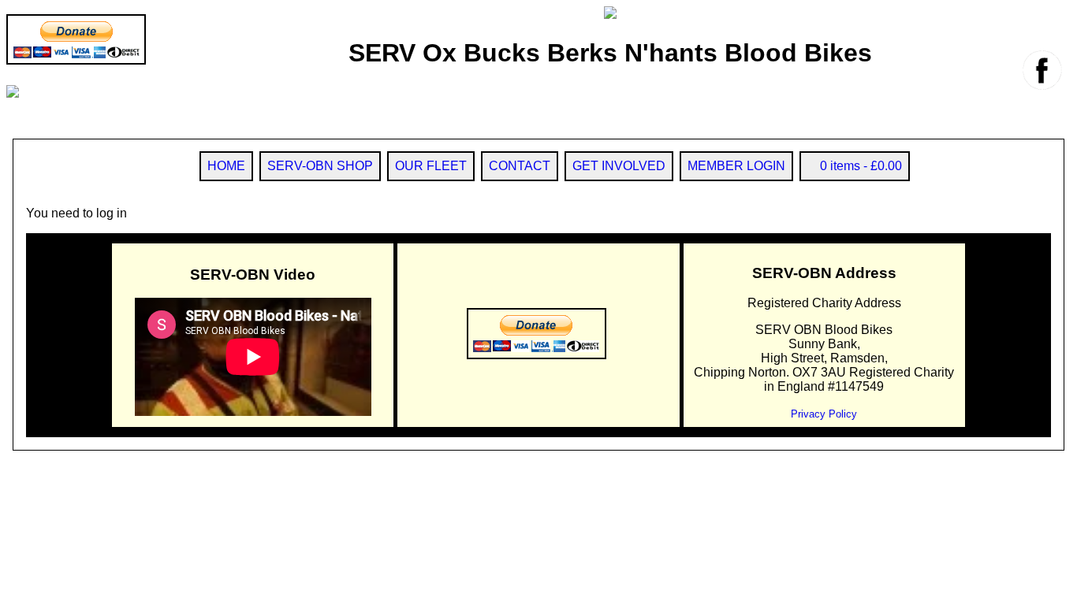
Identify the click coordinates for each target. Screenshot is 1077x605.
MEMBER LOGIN (736, 166)
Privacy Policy (824, 414)
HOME (226, 166)
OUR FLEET (431, 166)
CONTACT (519, 166)
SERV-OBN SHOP (320, 166)
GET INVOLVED (618, 166)
